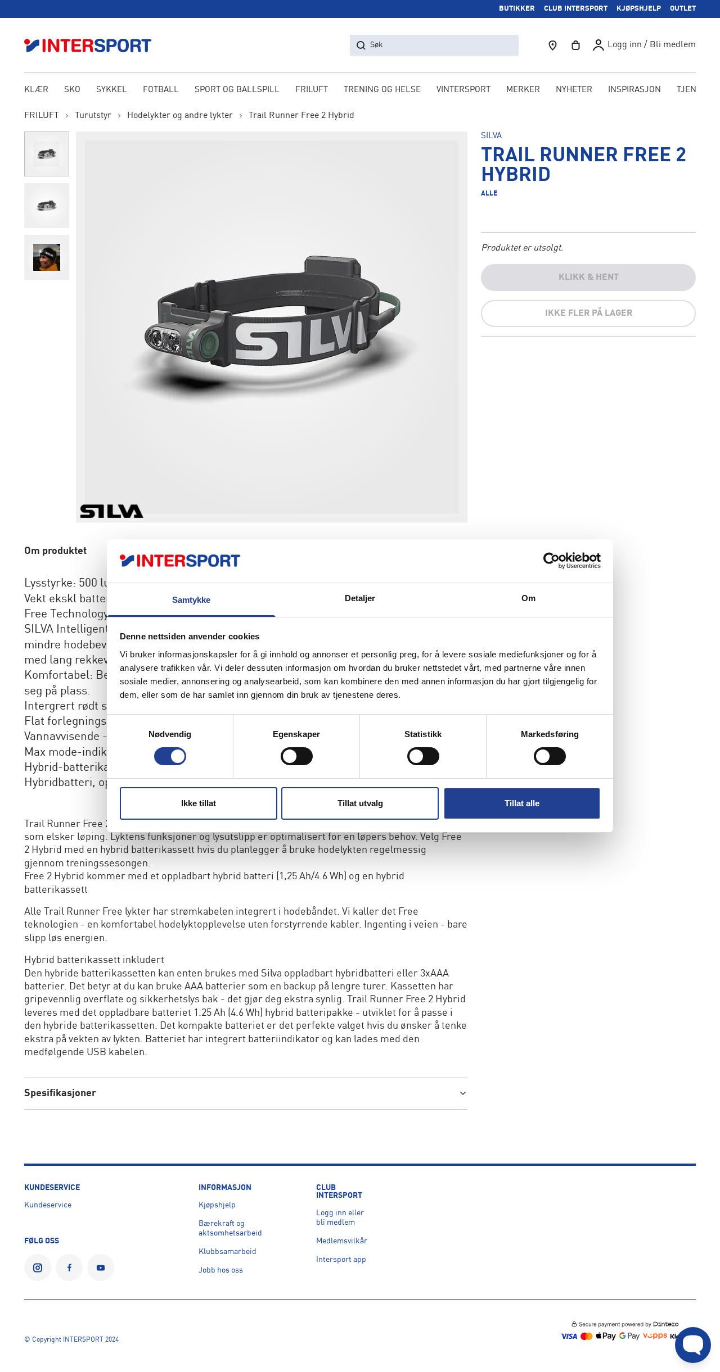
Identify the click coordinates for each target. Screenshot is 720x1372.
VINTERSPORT (463, 90)
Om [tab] (528, 598)
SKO (72, 90)
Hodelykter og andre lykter (180, 115)
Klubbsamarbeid (227, 1252)
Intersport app (341, 1260)
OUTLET (683, 8)
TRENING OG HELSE (382, 90)
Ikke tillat (198, 803)
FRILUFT (311, 90)
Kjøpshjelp (217, 1205)
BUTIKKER (517, 8)
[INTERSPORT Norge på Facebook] (69, 1267)
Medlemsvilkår (341, 1241)
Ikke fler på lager (588, 313)
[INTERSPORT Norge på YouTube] (100, 1267)
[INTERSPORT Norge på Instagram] (37, 1267)
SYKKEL (111, 90)
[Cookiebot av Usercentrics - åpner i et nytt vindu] (551, 560)
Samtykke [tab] (191, 600)
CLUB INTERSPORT (576, 8)
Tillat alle (522, 803)
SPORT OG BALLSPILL (237, 90)
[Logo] (94, 45)
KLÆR (36, 90)
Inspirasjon (634, 90)
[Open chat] (693, 1345)
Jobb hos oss (221, 1270)
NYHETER (574, 90)
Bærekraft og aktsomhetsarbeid (230, 1228)
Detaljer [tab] (360, 598)
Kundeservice (47, 1205)
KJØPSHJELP (638, 8)
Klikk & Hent (589, 277)
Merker (523, 90)
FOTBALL (161, 90)
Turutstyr (93, 115)
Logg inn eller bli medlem (340, 1217)
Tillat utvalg (360, 803)
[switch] (297, 756)
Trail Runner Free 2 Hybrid (301, 115)
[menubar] (360, 91)
